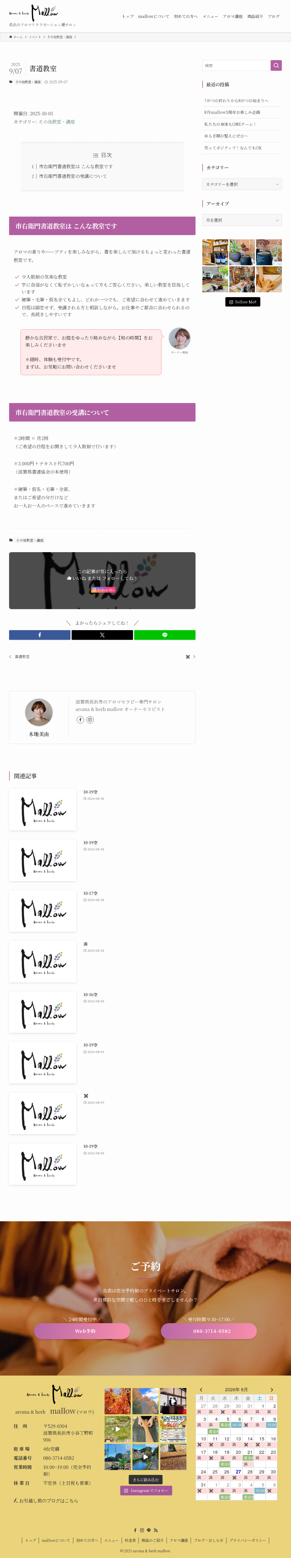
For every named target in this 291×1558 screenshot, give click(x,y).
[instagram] (90, 719)
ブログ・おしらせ (208, 1540)
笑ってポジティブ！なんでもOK (233, 148)
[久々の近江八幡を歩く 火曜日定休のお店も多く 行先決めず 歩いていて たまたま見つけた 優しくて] (145, 1457)
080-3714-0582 (58, 1458)
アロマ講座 (179, 1540)
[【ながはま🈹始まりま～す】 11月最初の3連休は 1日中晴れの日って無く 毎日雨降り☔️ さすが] (173, 1429)
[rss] (155, 1530)
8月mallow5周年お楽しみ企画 (232, 112)
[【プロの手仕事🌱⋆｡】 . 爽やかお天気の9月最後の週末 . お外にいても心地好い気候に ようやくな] (242, 252)
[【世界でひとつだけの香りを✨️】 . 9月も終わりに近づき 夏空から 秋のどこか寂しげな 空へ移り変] (215, 252)
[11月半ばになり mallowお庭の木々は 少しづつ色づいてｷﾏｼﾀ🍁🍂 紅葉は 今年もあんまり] (118, 1429)
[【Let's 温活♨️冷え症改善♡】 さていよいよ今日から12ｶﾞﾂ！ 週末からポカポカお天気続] (118, 1401)
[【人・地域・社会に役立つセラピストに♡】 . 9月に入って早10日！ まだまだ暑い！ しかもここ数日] (269, 279)
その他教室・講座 (28, 81)
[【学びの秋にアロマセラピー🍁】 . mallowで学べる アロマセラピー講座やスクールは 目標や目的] (215, 279)
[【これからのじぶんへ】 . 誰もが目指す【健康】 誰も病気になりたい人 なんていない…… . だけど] (242, 279)
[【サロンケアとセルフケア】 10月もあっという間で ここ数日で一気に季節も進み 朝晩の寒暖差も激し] (118, 1457)
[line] (148, 1530)
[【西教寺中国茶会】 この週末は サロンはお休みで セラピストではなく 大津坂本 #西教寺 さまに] (173, 1401)
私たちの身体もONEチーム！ (230, 124)
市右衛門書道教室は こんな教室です (76, 166)
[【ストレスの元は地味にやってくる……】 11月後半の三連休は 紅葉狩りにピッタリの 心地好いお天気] (145, 1401)
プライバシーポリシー (247, 1540)
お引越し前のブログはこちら (48, 1501)
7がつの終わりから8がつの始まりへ (236, 100)
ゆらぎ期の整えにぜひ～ (226, 136)
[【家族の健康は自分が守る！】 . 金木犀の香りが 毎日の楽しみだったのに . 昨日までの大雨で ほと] (173, 1457)
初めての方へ (87, 1540)
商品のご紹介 (153, 1540)
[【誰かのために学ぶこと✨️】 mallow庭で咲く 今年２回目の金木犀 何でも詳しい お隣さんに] (145, 1429)
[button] (39, 635)
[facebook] (80, 719)
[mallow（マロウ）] (33, 13)
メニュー (111, 1540)
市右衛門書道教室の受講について (73, 176)
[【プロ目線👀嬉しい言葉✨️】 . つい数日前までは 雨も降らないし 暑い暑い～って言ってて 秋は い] (269, 252)
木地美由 (39, 734)
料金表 (130, 1540)
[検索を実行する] (276, 65)
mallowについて (56, 1540)
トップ (30, 1540)
